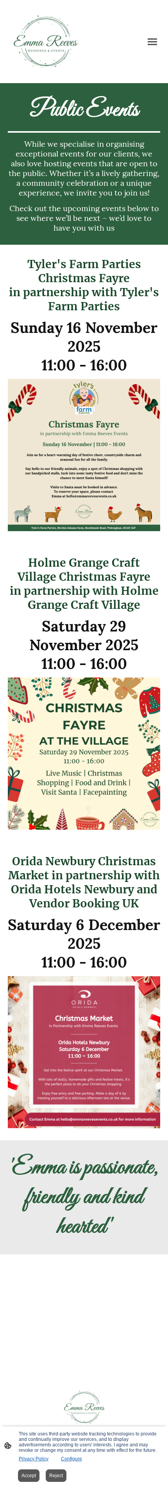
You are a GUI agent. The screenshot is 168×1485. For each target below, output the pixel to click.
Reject (56, 1475)
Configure (71, 1459)
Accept (28, 1475)
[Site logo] (45, 41)
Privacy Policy (33, 1459)
